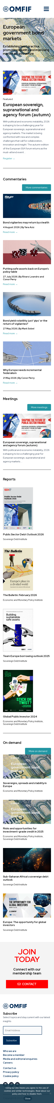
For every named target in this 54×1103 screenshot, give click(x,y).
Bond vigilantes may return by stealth (26, 222)
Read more (10, 232)
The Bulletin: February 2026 (20, 595)
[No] (50, 1093)
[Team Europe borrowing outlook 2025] (18, 630)
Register (9, 158)
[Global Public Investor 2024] (18, 690)
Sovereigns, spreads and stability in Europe (25, 784)
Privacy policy (11, 1072)
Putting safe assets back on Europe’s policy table (26, 270)
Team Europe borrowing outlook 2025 (26, 656)
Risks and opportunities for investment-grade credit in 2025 (23, 830)
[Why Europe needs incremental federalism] (27, 353)
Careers (8, 1062)
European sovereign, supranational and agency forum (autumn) (27, 110)
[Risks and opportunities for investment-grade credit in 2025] (27, 811)
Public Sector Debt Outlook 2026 (23, 534)
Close (27, 1098)
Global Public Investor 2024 (20, 716)
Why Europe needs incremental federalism (22, 371)
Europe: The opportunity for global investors (24, 923)
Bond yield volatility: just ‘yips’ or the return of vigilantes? (25, 322)
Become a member (14, 1055)
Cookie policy (11, 1076)
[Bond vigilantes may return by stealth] (27, 205)
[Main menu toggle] (46, 9)
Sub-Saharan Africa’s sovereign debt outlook (25, 878)
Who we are (9, 1051)
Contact (29, 984)
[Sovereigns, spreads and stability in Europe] (27, 766)
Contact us (9, 1068)
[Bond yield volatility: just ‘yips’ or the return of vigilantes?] (27, 303)
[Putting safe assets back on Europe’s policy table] (27, 252)
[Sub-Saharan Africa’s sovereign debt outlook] (27, 859)
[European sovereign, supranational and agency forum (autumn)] (27, 83)
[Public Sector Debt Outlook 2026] (18, 508)
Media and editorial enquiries (20, 1059)
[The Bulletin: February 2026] (18, 569)
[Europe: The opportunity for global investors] (27, 905)
